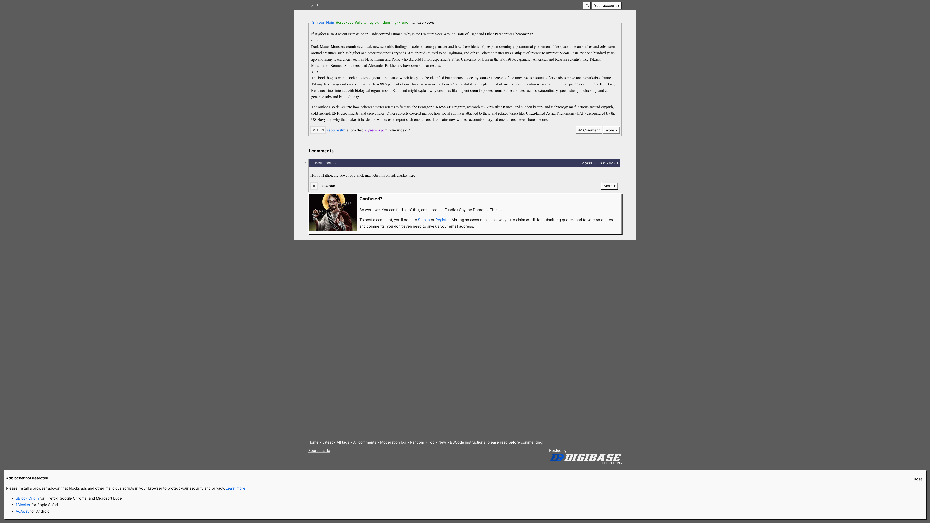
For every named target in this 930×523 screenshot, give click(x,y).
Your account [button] (605, 5)
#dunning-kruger (395, 22)
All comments (364, 442)
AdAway (22, 511)
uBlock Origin (27, 498)
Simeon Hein (323, 22)
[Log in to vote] (318, 130)
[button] (587, 5)
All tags (343, 442)
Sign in (424, 219)
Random (417, 442)
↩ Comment (589, 130)
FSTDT (314, 5)
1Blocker (23, 504)
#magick (371, 22)
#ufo (359, 22)
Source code (319, 450)
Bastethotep (325, 163)
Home (313, 442)
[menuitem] (607, 5)
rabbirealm (336, 130)
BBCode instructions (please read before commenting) (496, 442)
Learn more (235, 488)
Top (431, 442)
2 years (374, 130)
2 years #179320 (600, 163)
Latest (327, 442)
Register (442, 219)
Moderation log (393, 442)
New (442, 442)
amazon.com (423, 22)
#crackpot (344, 22)
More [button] (609, 130)
